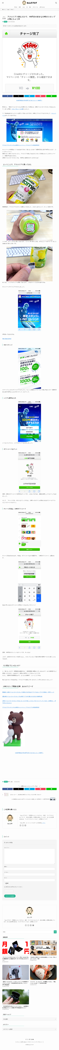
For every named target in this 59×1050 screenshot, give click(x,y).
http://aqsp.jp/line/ (6, 338)
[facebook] (20, 825)
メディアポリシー (38, 1042)
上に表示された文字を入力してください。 (13, 886)
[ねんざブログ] (29, 3)
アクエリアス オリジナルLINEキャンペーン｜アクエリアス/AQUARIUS (20, 145)
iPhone (5, 21)
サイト (5, 877)
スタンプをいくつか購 (17, 109)
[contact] (33, 925)
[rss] (31, 1039)
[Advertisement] (29, 766)
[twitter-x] (23, 825)
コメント (6, 847)
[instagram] (25, 825)
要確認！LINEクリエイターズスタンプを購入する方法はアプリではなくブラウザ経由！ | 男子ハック (28, 692)
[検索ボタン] (56, 3)
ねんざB (9, 823)
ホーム (18, 1042)
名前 (5, 866)
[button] (7, 96)
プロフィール (31, 1042)
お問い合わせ (23, 1042)
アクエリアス (16, 781)
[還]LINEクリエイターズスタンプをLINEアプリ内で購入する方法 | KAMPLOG (22, 696)
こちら (43, 823)
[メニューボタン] (3, 3)
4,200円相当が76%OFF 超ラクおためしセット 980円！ (29, 753)
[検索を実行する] (55, 931)
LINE (11, 781)
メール (6, 872)
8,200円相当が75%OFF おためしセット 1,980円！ (29, 100)
